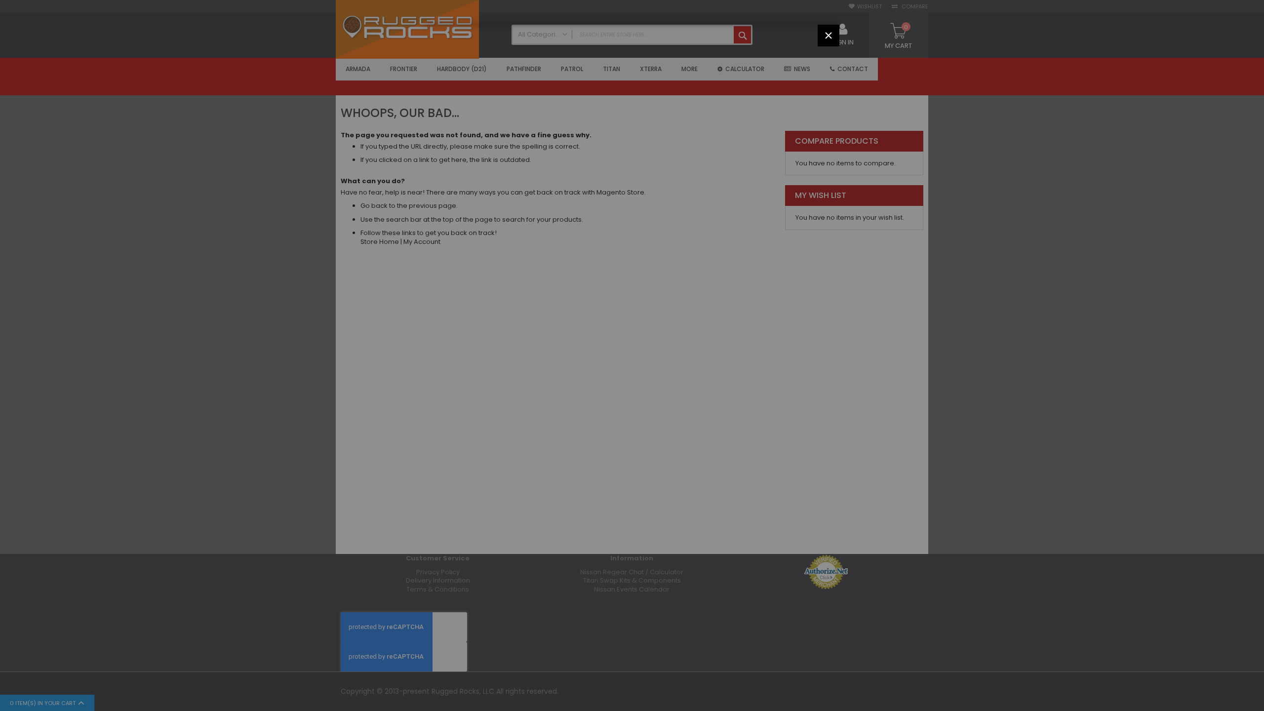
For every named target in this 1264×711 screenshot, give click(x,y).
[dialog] (632, 355)
